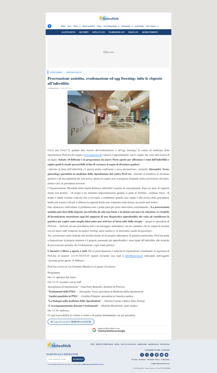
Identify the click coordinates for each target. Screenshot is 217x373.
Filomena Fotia (54, 88)
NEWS (93, 344)
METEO (116, 344)
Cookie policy (165, 359)
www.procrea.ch (93, 155)
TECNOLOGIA (165, 344)
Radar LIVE (133, 32)
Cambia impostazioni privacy (160, 363)
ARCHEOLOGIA (153, 344)
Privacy (157, 359)
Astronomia (125, 26)
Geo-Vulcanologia (110, 26)
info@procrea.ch (134, 255)
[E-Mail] (166, 355)
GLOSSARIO (165, 350)
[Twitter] (152, 355)
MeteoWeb (141, 368)
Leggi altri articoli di (72, 321)
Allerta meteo (68, 32)
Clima (99, 26)
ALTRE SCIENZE (56, 72)
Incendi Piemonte (150, 32)
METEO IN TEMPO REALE (104, 344)
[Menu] (49, 26)
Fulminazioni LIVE (117, 32)
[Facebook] (142, 355)
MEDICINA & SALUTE (74, 72)
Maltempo (84, 32)
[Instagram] (147, 355)
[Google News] (162, 355)
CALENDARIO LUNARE (152, 350)
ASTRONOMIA (142, 344)
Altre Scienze (151, 26)
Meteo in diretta (89, 26)
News (69, 26)
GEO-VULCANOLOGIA (128, 344)
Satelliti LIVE (98, 32)
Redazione (142, 359)
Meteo (75, 26)
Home (63, 26)
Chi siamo (134, 359)
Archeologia (139, 26)
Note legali (150, 359)
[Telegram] (157, 355)
